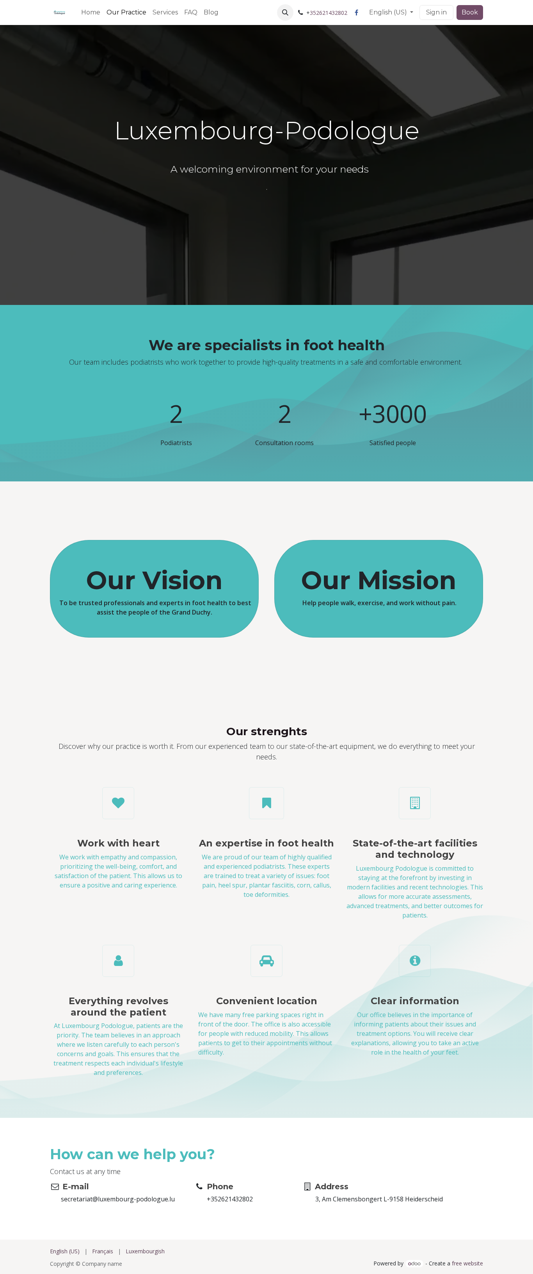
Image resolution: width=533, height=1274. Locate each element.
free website (467, 1263)
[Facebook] (356, 12)
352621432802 (328, 12)
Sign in (436, 12)
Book (470, 12)
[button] (285, 12)
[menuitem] (90, 12)
